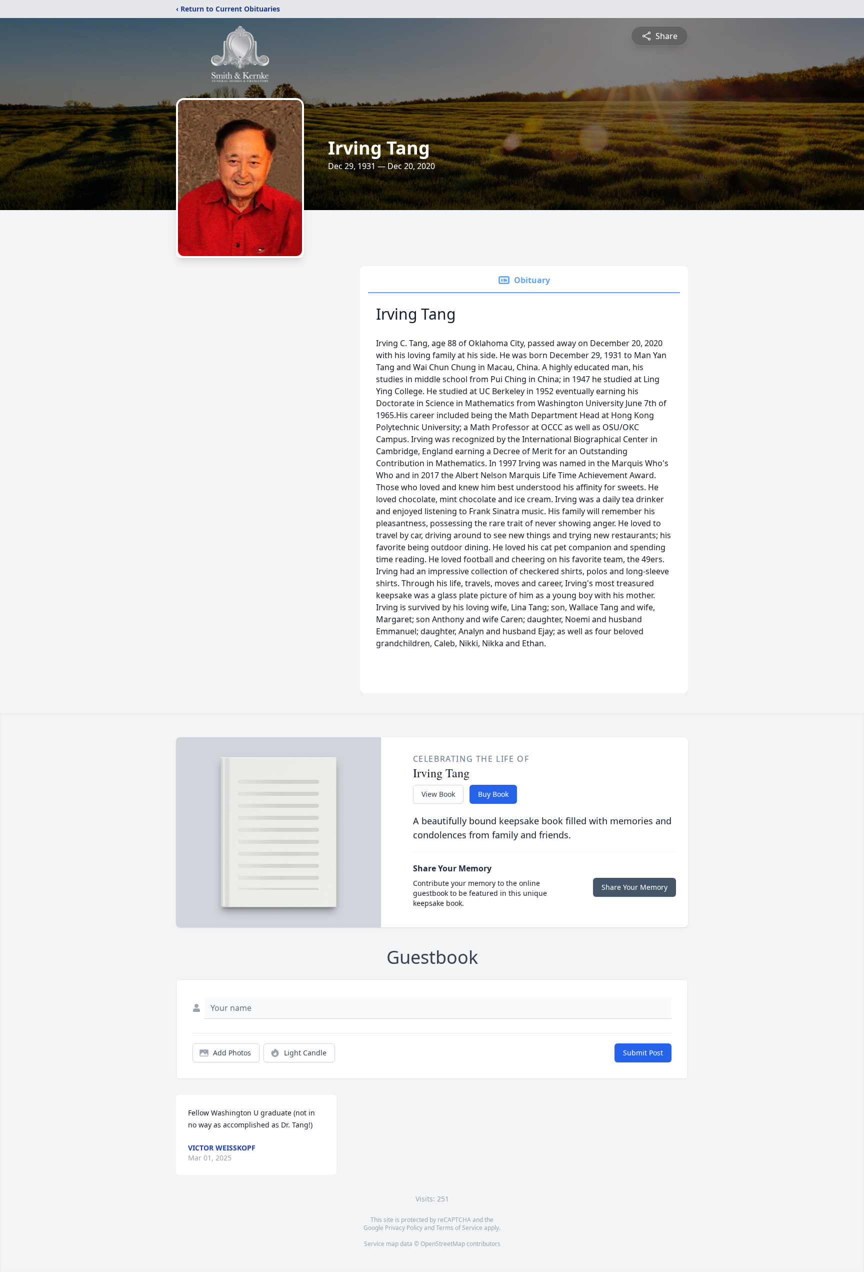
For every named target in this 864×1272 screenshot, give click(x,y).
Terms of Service (459, 1227)
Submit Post (643, 1052)
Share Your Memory (635, 887)
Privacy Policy (403, 1227)
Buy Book (493, 794)
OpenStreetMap (442, 1243)
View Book (438, 794)
